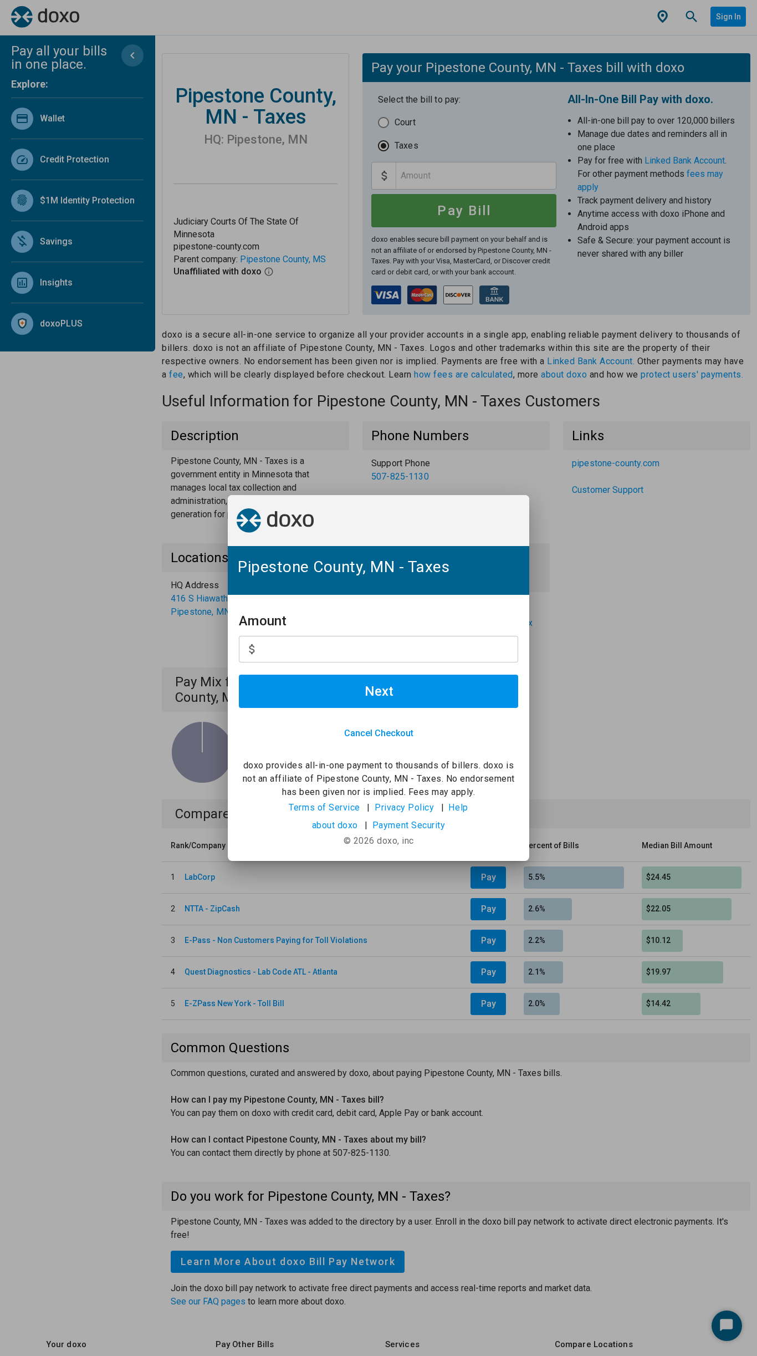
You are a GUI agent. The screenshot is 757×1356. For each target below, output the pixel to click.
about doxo (335, 825)
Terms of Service (324, 807)
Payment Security (409, 825)
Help (458, 807)
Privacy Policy (404, 807)
